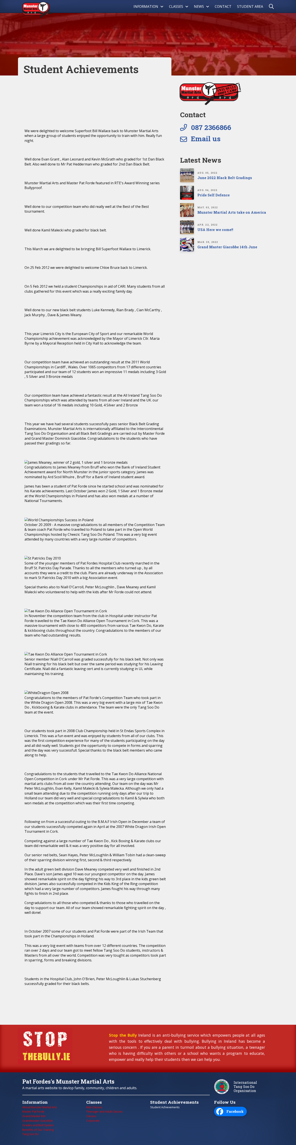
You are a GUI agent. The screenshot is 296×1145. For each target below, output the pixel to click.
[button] (273, 6)
